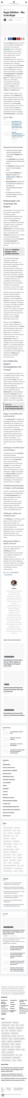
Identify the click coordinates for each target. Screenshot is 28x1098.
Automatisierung (7, 830)
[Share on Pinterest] (18, 39)
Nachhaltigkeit (13, 852)
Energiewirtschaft (8, 776)
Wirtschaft (7, 49)
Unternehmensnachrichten (11, 806)
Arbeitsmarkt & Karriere (10, 770)
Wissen (17, 107)
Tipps (5, 862)
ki (22, 1035)
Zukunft (21, 871)
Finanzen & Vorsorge (9, 779)
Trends (9, 862)
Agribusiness (6, 764)
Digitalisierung (7, 835)
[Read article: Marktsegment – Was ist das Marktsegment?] (6, 745)
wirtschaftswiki (18, 868)
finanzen (16, 843)
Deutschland (17, 833)
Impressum (8, 1088)
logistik (17, 849)
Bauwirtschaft (7, 773)
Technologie (6, 803)
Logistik (5, 791)
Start (5, 9)
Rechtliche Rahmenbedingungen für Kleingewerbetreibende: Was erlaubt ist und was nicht (13, 689)
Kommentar (9, 846)
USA (18, 865)
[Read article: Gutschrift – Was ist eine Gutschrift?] (6, 739)
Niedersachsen (7, 854)
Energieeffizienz (7, 841)
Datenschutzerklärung (18, 1088)
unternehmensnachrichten (9, 865)
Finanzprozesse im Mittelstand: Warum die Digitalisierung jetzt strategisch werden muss (17, 948)
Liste (2, 1091)
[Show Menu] (2, 2)
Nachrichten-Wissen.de (18, 993)
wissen (15, 871)
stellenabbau (13, 860)
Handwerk (6, 788)
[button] (3, 1095)
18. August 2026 (15, 129)
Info (21, 843)
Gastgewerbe (7, 782)
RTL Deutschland (7, 857)
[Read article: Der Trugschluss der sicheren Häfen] (6, 733)
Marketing (6, 852)
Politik (13, 854)
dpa (13, 835)
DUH (17, 835)
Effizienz (13, 838)
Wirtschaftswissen (10, 9)
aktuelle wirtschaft (8, 827)
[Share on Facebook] (10, 39)
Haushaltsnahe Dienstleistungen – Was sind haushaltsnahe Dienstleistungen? (17, 751)
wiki (8, 572)
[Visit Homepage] (14, 2)
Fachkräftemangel (8, 843)
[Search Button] (26, 2)
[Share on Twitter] (14, 39)
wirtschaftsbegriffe (14, 572)
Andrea (11, 20)
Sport (12, 177)
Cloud (5, 833)
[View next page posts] (15, 142)
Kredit (15, 846)
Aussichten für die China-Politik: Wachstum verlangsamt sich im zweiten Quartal (17, 963)
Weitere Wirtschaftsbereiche (11, 809)
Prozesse (6, 245)
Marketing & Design (8, 797)
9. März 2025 (14, 138)
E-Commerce (6, 838)
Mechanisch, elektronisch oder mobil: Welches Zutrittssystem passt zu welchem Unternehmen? (17, 969)
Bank (14, 830)
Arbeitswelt (17, 827)
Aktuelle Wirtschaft (9, 767)
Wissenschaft (7, 815)
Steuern (19, 860)
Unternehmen (16, 862)
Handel (5, 785)
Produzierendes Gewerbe (10, 800)
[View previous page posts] (12, 142)
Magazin (7, 684)
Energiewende (16, 841)
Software (6, 860)
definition (10, 833)
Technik (8, 177)
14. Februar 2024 (18, 20)
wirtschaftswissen (8, 574)
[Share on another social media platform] (23, 39)
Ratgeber (19, 854)
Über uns (9, 1089)
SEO (14, 857)
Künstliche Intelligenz (9, 849)
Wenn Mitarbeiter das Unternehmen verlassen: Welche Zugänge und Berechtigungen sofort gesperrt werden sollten (17, 124)
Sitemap (3, 1089)
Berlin (18, 830)
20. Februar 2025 (7, 717)
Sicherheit (19, 857)
